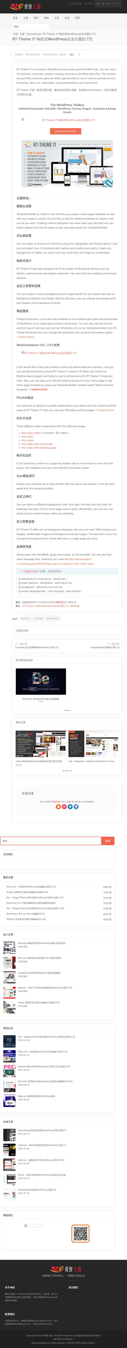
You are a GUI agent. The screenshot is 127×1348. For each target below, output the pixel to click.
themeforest (53, 618)
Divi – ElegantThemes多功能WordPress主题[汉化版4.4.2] (35, 897)
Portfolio (38, 618)
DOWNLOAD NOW (65, 131)
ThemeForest (34, 33)
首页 (15, 17)
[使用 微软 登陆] (70, 806)
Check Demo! (27, 336)
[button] (64, 710)
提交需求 (88, 3)
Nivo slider (28, 440)
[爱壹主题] (25, 6)
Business (25, 618)
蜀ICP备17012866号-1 (63, 1339)
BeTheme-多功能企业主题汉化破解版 (40, 699)
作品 (67, 17)
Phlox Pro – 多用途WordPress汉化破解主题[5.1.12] (31, 886)
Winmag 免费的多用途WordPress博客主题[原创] (42, 943)
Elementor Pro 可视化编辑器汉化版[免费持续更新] (31, 903)
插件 (36, 17)
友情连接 (78, 1335)
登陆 (98, 3)
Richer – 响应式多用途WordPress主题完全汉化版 (42, 1175)
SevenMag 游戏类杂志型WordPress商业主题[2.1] (42, 1130)
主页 (15, 33)
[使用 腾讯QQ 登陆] (58, 806)
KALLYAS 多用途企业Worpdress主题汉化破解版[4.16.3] (45, 1081)
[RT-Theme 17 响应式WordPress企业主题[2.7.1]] (107, 630)
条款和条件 (96, 1335)
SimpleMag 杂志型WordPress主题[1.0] (37, 1190)
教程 (46, 17)
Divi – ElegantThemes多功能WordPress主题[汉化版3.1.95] (35, 908)
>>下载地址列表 (29, 571)
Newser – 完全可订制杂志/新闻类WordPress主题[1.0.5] (45, 987)
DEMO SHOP (39, 389)
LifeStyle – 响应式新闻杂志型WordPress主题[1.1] (42, 1145)
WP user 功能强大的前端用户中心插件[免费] (39, 958)
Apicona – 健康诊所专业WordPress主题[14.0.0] (41, 1160)
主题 (25, 17)
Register (56, 801)
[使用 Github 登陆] (76, 806)
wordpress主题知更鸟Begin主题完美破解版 (39, 973)
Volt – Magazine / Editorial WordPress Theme (91, 761)
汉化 (56, 17)
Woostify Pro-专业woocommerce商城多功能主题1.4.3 (93, 702)
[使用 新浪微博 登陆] (64, 806)
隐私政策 (87, 1335)
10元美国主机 (75, 3)
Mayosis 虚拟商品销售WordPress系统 (36, 1096)
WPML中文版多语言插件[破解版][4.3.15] (26, 919)
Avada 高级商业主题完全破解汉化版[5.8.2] (27, 892)
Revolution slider (31, 432)
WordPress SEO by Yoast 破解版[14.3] (26, 914)
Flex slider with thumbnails (37, 444)
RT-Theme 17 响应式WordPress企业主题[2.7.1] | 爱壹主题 (51, 606)
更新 (77, 17)
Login (68, 801)
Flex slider (27, 436)
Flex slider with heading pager (39, 447)
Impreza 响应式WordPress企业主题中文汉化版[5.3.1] (44, 1066)
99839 (19, 54)
